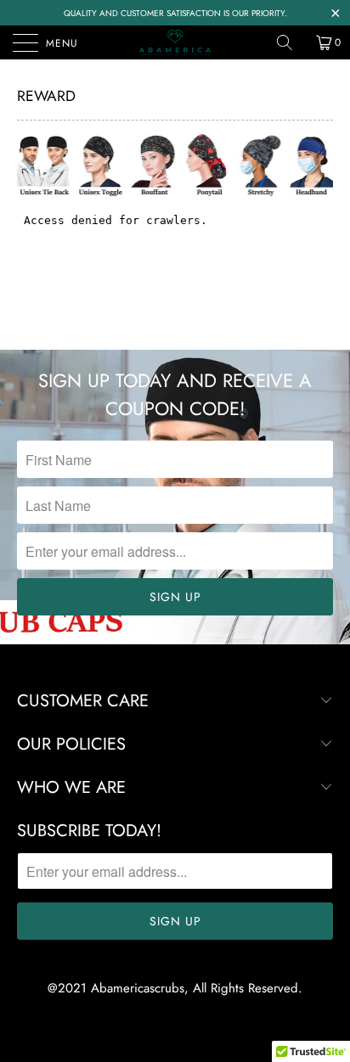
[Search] (290, 42)
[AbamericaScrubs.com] (175, 42)
